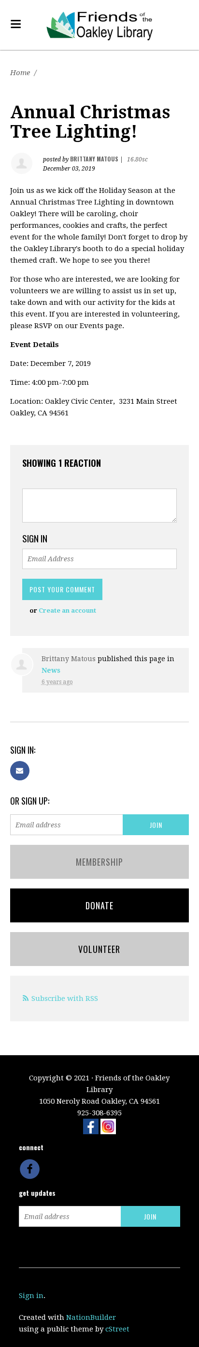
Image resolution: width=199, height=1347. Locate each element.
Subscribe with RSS (64, 998)
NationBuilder (91, 1317)
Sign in (31, 1295)
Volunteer (99, 949)
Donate (99, 905)
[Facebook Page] (91, 1126)
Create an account (67, 610)
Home (20, 72)
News (51, 670)
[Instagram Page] (108, 1126)
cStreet (117, 1329)
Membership (99, 862)
